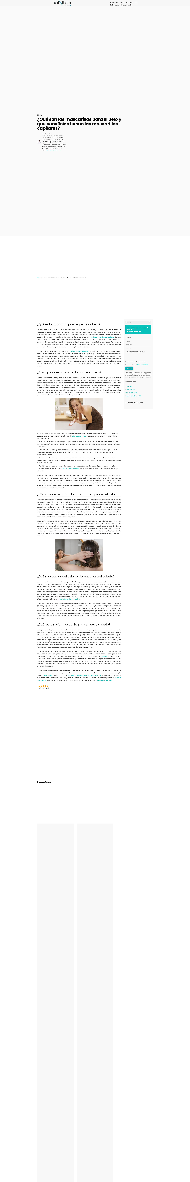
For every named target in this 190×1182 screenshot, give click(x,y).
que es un (103, 656)
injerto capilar (47, 675)
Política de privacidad (142, 364)
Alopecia (128, 386)
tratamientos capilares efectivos (69, 599)
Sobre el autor (50, 150)
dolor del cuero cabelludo (70, 468)
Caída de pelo (130, 389)
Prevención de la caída (133, 396)
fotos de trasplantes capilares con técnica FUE (85, 675)
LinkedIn (57, 150)
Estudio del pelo (131, 393)
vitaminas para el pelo (79, 436)
